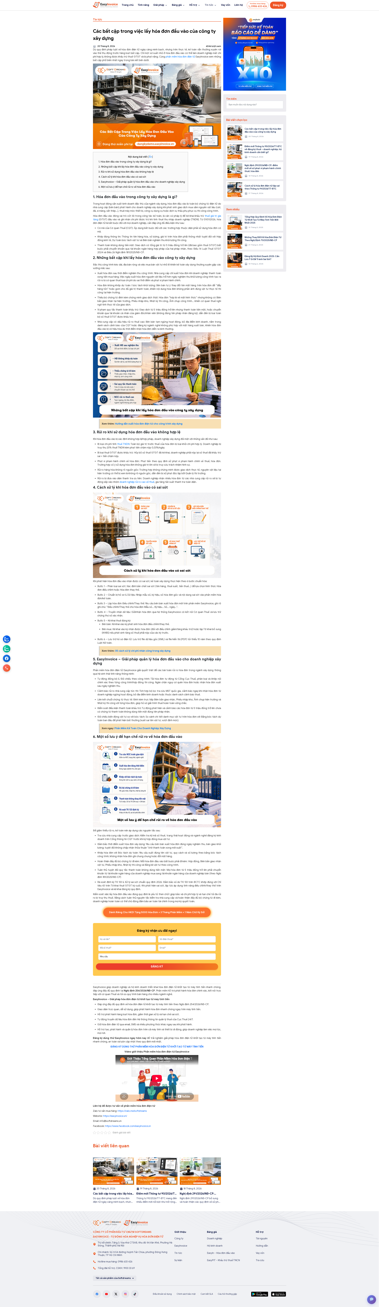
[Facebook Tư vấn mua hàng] (6, 658)
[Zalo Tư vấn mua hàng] (6, 639)
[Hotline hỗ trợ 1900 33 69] (6, 668)
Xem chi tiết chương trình (239, 685)
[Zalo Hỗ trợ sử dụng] (6, 648)
